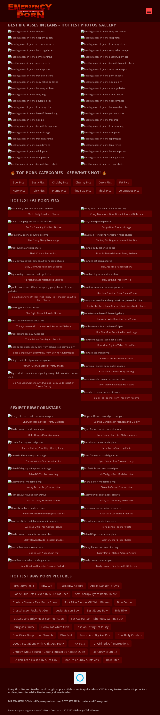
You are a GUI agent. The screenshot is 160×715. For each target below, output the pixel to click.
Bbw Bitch (112, 660)
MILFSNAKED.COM (19, 701)
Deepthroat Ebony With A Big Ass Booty (38, 643)
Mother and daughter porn (48, 689)
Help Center (52, 710)
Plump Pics (59, 190)
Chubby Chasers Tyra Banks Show (35, 602)
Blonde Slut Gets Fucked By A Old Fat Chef (40, 594)
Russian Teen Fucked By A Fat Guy (35, 660)
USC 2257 (66, 710)
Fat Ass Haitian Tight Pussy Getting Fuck (97, 618)
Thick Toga (78, 643)
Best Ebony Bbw (97, 610)
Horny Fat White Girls (55, 627)
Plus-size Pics (82, 190)
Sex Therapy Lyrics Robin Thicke (96, 594)
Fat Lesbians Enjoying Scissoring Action (38, 618)
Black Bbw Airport (71, 586)
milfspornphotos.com (46, 701)
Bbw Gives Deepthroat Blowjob (33, 635)
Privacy (79, 710)
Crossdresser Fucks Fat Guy (30, 610)
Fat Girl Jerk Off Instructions (110, 643)
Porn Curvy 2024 (23, 586)
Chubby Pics (60, 182)
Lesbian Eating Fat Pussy (92, 627)
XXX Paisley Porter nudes (114, 689)
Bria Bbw (121, 610)
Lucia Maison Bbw (67, 610)
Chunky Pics (83, 182)
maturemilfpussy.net (94, 701)
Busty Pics (38, 182)
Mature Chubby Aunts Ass (82, 660)
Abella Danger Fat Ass (104, 586)
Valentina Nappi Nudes (82, 689)
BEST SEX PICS (70, 701)
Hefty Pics (19, 190)
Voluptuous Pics (129, 190)
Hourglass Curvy (23, 627)
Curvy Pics (105, 182)
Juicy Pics (39, 190)
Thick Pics (105, 190)
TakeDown (92, 710)
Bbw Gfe (46, 586)
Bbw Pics (18, 182)
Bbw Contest (125, 602)
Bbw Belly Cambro (129, 635)
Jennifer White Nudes (31, 692)
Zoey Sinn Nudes (18, 689)
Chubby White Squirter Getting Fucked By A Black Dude (49, 652)
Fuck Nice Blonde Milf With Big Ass (87, 602)
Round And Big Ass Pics (95, 635)
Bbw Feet (66, 635)
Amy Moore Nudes (58, 692)
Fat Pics (124, 182)
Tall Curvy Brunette (104, 652)
